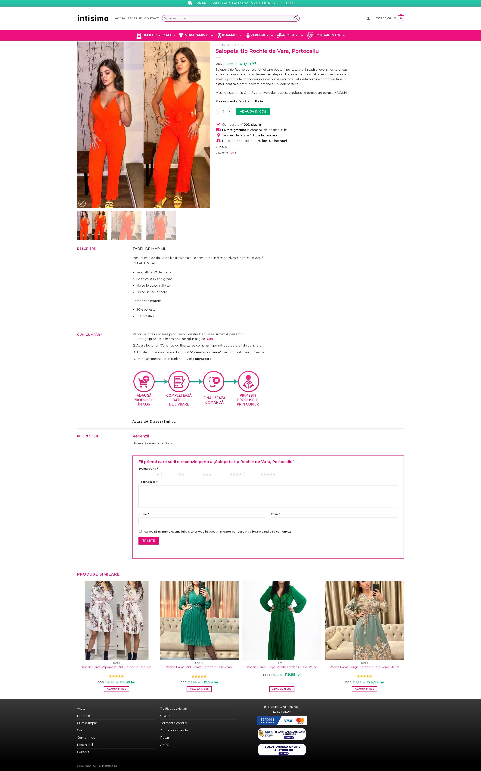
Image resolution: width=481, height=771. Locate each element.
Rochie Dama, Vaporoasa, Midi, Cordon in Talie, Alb (116, 667)
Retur (164, 737)
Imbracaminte (197, 35)
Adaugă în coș (253, 111)
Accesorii (291, 35)
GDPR (165, 716)
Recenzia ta (147, 481)
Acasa (120, 18)
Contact (151, 18)
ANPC (164, 745)
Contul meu (86, 737)
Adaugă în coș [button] (116, 689)
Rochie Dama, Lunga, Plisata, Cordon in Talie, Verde (282, 667)
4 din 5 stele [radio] (221, 474)
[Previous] (84, 124)
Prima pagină (226, 44)
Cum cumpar (87, 723)
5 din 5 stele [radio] (252, 474)
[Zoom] (82, 203)
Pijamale (230, 35)
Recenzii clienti (88, 745)
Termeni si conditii (173, 723)
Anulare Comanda (174, 730)
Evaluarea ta (148, 468)
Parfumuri (260, 35)
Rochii (245, 44)
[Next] (202, 124)
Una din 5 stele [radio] (147, 474)
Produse (135, 18)
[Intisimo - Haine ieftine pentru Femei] (93, 18)
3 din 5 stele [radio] (194, 474)
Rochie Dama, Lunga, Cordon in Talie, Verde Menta (364, 667)
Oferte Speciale (157, 35)
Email (275, 514)
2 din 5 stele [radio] (170, 474)
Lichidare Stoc (327, 35)
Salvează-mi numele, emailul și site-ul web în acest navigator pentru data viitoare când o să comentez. (217, 531)
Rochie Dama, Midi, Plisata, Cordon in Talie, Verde (199, 667)
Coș (79, 730)
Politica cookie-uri (173, 708)
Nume (143, 514)
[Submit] (296, 18)
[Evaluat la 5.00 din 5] (116, 676)
